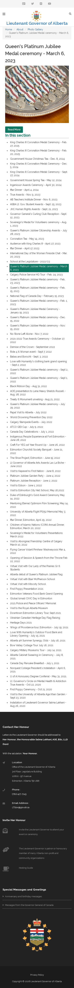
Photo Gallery (35, 29)
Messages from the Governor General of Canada (29, 905)
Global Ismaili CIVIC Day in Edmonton (31, 598)
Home (8, 29)
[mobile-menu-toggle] (4, 14)
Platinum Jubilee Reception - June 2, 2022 (33, 480)
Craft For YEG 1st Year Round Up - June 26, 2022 (37, 444)
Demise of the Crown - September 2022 (32, 347)
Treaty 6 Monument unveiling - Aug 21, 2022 (35, 399)
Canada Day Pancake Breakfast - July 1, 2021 (34, 663)
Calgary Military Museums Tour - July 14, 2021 (35, 650)
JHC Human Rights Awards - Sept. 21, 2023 (34, 209)
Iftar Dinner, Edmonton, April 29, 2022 (30, 520)
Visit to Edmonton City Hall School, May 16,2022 (37, 490)
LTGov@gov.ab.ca (20, 807)
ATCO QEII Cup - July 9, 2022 (26, 427)
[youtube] (49, 4)
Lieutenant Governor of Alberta (37, 23)
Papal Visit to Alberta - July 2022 (28, 412)
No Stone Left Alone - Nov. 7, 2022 (29, 333)
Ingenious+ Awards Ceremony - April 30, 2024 (35, 185)
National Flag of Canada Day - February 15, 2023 (37, 296)
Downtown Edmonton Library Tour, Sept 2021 (35, 613)
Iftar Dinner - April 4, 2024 (24, 189)
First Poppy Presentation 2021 (26, 588)
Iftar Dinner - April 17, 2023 (24, 248)
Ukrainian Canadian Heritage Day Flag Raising (35, 617)
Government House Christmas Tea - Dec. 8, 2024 (37, 158)
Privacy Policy (37, 975)
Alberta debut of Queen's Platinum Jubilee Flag (36, 574)
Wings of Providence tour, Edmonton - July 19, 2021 (39, 627)
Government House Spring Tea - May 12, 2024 (35, 180)
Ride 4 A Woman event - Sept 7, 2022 (31, 351)
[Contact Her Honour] (23, 4)
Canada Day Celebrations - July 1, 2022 (32, 431)
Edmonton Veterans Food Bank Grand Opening (36, 593)
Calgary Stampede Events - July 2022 (31, 422)
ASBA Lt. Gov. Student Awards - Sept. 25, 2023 (35, 204)
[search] (71, 13)
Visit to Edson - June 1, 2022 (26, 485)
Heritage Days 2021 (21, 622)
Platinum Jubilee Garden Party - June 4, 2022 (35, 475)
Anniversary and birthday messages (23, 896)
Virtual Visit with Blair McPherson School (32, 579)
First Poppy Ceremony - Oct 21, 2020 (31, 689)
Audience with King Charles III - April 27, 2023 (35, 243)
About (20, 29)
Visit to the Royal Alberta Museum (29, 608)
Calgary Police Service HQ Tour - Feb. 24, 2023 (36, 274)
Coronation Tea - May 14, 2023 (27, 238)
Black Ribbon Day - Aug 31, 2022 (28, 386)
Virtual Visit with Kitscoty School (28, 584)
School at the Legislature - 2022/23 (30, 261)
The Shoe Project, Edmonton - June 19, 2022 (35, 458)
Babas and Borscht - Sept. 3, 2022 (29, 356)
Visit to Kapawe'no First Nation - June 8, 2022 (35, 471)
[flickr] (41, 4)
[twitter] (32, 4)
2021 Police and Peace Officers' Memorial (33, 603)
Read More (14, 129)
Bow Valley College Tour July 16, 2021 (31, 645)
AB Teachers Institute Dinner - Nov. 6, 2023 (33, 199)
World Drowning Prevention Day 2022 (31, 417)
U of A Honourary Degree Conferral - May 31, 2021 (38, 676)
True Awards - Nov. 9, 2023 (25, 194)
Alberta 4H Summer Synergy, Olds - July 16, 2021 (37, 640)
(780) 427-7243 (19, 794)
